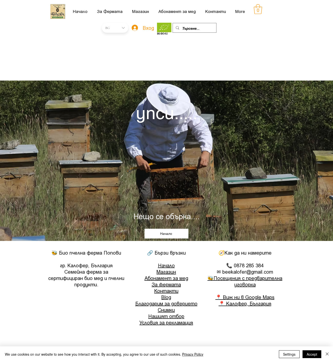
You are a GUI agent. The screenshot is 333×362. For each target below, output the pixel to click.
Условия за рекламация (166, 322)
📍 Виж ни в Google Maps (244, 297)
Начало (166, 265)
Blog (166, 297)
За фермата (166, 284)
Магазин (166, 272)
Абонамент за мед (166, 278)
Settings (289, 354)
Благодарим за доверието (166, 303)
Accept (312, 354)
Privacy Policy (192, 354)
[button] (258, 9)
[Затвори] (327, 354)
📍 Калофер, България (245, 303)
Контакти (166, 291)
